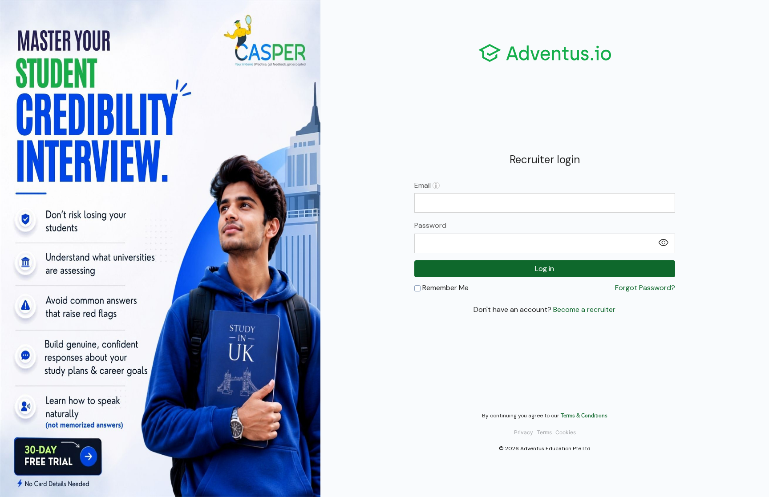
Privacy (523, 432)
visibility (663, 243)
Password (430, 225)
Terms (544, 432)
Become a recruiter (584, 309)
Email (425, 185)
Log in (544, 268)
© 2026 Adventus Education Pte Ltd (545, 448)
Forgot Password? (645, 287)
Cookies (565, 432)
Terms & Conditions (584, 415)
